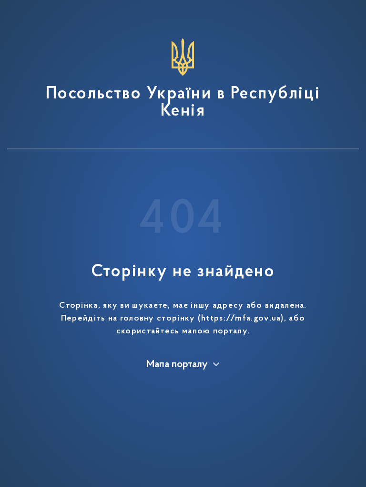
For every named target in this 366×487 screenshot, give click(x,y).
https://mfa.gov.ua (241, 318)
